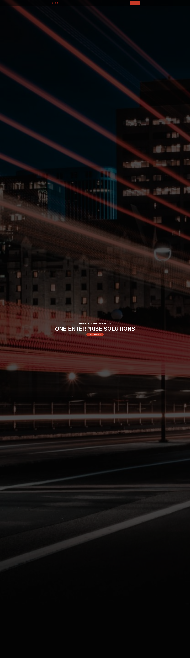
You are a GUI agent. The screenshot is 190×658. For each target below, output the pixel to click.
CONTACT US (135, 3)
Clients (120, 3)
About (125, 3)
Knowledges (113, 3)
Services (98, 3)
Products (106, 3)
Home (92, 3)
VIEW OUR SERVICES (95, 334)
